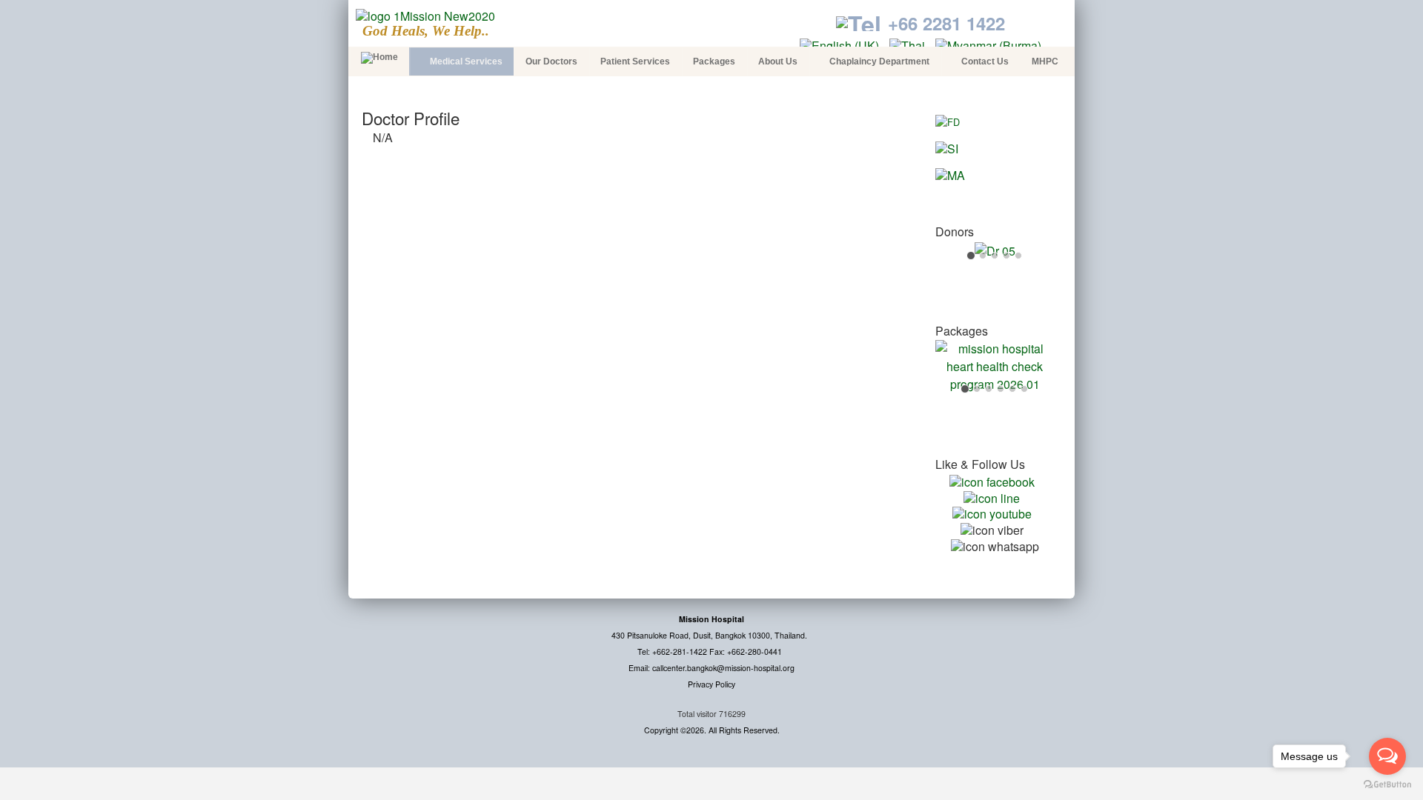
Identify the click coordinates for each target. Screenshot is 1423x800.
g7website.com (1420, 689)
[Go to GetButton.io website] (1387, 785)
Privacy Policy (711, 684)
